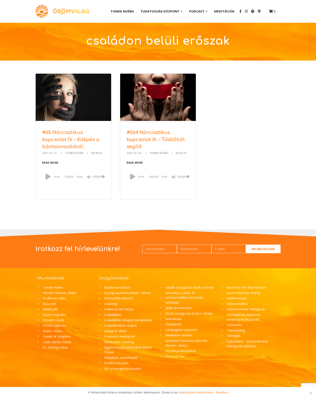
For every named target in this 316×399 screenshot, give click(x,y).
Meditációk (224, 11)
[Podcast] (259, 11)
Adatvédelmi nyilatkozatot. (196, 392)
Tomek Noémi (122, 11)
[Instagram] (246, 11)
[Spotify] (252, 11)
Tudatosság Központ (159, 11)
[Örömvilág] (62, 11)
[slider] (99, 179)
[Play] (48, 176)
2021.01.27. (50, 153)
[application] (73, 176)
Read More (50, 162)
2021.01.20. (134, 153)
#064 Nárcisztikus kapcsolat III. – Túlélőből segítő (156, 139)
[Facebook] (240, 11)
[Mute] (89, 177)
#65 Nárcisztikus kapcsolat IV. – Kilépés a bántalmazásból (70, 139)
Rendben (222, 392)
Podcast (196, 11)
